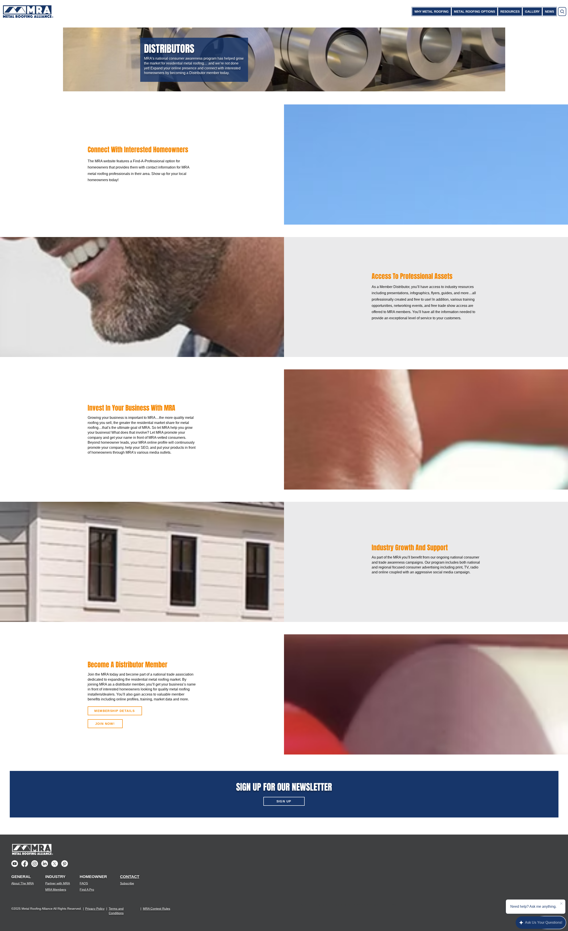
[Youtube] (14, 863)
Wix (394, 904)
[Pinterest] (64, 863)
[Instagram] (34, 863)
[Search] (562, 11)
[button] (431, 11)
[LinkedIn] (44, 863)
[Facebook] (24, 863)
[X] (54, 863)
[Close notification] (561, 904)
